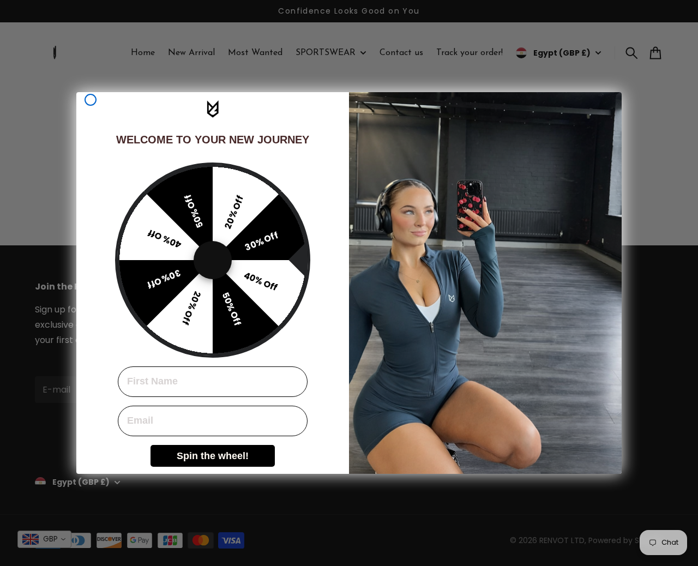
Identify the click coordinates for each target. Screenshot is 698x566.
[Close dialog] (90, 99)
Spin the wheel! (213, 455)
